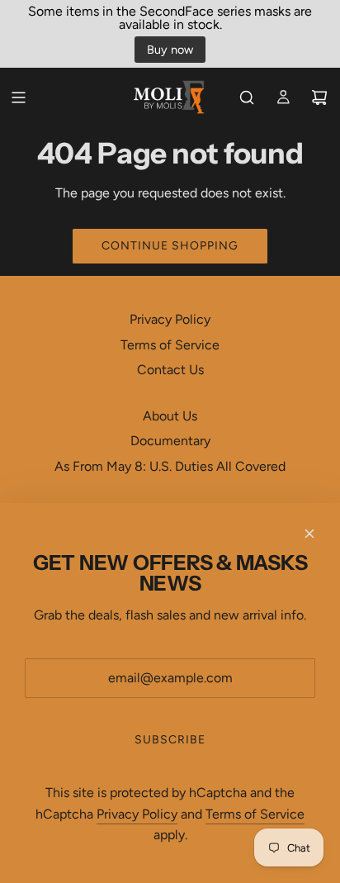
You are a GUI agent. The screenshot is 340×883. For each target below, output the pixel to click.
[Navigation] (18, 97)
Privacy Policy (137, 814)
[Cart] (319, 97)
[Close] (309, 533)
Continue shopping (170, 246)
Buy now (170, 49)
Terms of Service (255, 814)
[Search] (247, 97)
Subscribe (170, 740)
